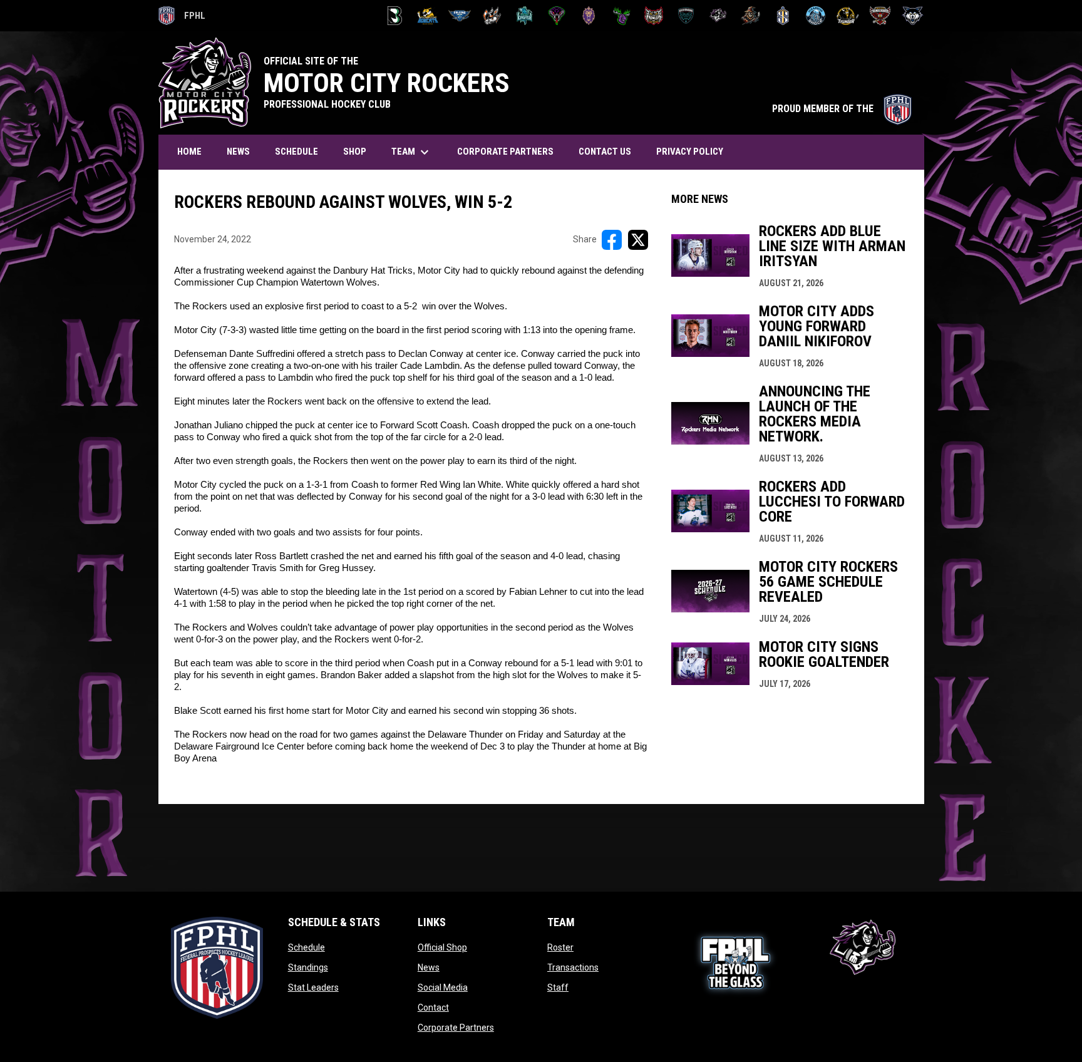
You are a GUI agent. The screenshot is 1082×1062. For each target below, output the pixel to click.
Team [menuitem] (411, 152)
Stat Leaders (313, 987)
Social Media (443, 987)
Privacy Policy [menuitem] (689, 151)
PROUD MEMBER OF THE (842, 109)
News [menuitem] (238, 151)
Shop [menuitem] (354, 151)
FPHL (182, 17)
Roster (560, 947)
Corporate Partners (456, 1028)
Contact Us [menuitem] (605, 151)
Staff (558, 987)
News (429, 967)
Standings (308, 967)
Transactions (573, 967)
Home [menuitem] (189, 151)
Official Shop (442, 947)
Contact (433, 1008)
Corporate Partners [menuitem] (505, 151)
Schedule (306, 947)
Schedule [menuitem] (296, 151)
